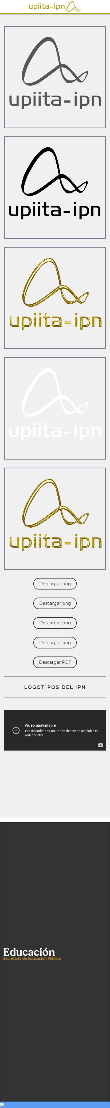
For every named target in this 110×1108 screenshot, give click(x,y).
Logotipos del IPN (55, 687)
